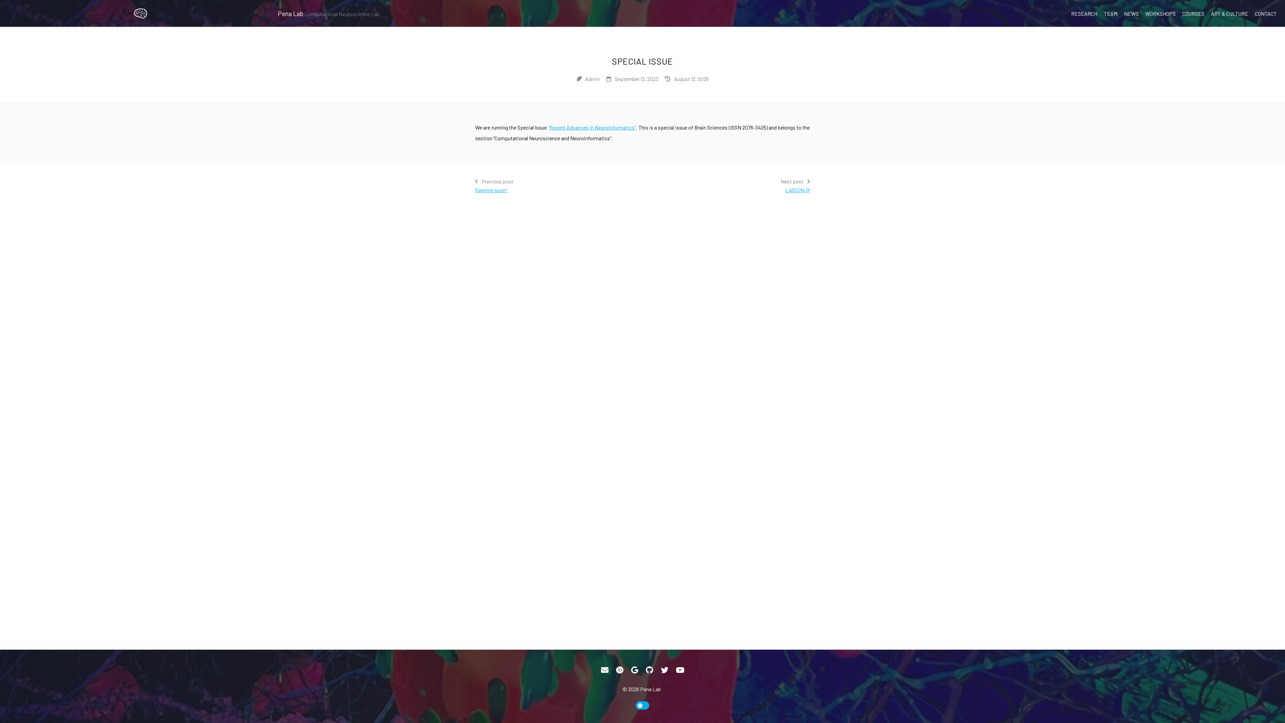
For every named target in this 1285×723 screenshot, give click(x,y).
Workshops (1160, 13)
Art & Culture (1229, 13)
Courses (1193, 13)
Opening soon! (491, 190)
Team (1110, 13)
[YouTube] (680, 670)
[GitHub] (649, 670)
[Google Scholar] (634, 670)
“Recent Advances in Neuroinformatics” (592, 127)
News (1131, 13)
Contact (1266, 13)
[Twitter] (664, 670)
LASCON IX (797, 190)
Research (1084, 13)
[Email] (604, 670)
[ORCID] (619, 670)
